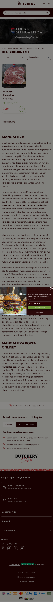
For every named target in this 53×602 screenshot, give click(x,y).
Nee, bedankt (39, 312)
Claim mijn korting (40, 307)
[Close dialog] (51, 288)
